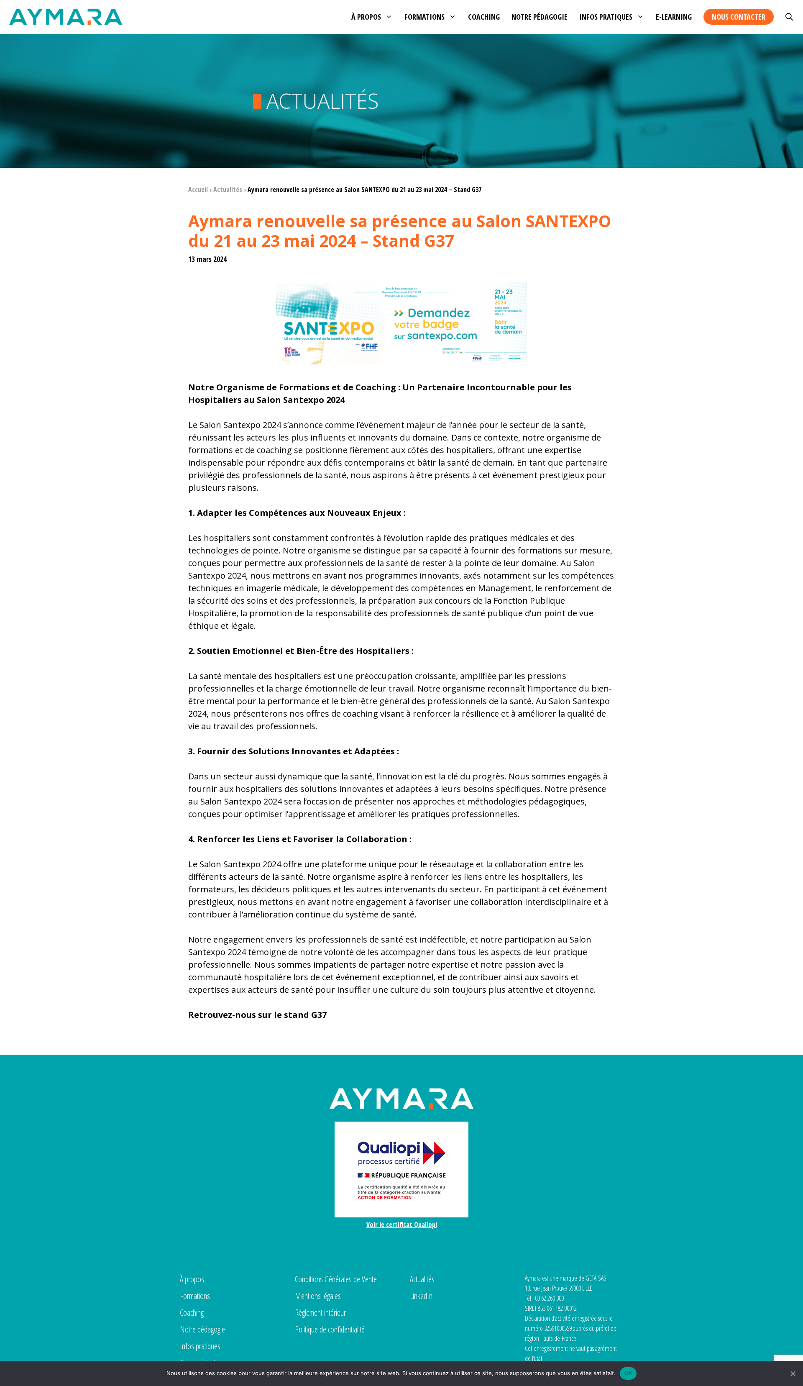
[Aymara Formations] (65, 16)
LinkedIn (421, 1295)
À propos (366, 17)
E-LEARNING (674, 17)
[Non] (792, 1373)
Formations (424, 17)
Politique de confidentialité (330, 1329)
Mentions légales (318, 1295)
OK (628, 1373)
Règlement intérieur (320, 1312)
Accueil (198, 189)
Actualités (227, 189)
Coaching (484, 17)
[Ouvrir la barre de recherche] (789, 16)
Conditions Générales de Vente (336, 1279)
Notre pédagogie (539, 17)
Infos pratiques (605, 17)
